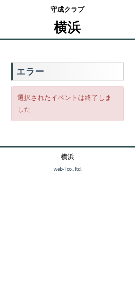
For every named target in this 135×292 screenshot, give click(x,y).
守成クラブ (67, 9)
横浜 (67, 26)
